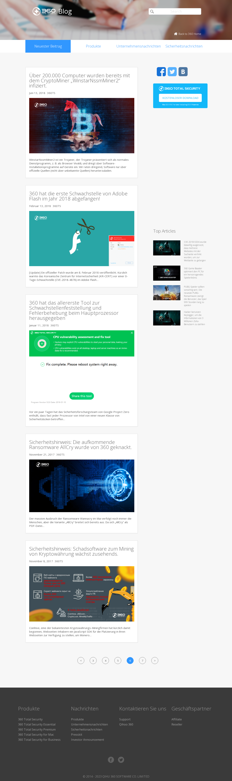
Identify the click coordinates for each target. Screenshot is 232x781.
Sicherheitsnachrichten (184, 46)
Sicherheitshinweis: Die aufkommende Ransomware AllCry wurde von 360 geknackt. (80, 444)
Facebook (161, 71)
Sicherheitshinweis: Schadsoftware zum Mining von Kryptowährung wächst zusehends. (81, 551)
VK (183, 71)
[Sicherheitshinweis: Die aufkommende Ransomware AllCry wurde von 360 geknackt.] (81, 511)
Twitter (172, 71)
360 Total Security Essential (36, 724)
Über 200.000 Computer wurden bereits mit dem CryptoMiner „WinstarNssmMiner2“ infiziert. (79, 80)
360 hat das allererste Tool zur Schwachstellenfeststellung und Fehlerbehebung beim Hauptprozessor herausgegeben (74, 310)
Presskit (76, 735)
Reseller (176, 724)
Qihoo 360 (126, 724)
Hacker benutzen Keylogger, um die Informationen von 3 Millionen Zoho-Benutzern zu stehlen (194, 318)
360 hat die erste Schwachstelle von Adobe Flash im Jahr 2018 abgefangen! (78, 196)
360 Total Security (30, 719)
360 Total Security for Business (39, 740)
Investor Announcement (87, 740)
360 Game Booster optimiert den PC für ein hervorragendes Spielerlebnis (194, 273)
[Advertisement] (180, 169)
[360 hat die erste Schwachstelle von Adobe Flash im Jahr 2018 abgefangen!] (81, 265)
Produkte (93, 46)
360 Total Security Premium (37, 729)
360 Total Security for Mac (36, 735)
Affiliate (176, 719)
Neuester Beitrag (48, 46)
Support (124, 719)
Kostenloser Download (180, 98)
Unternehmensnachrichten (138, 46)
